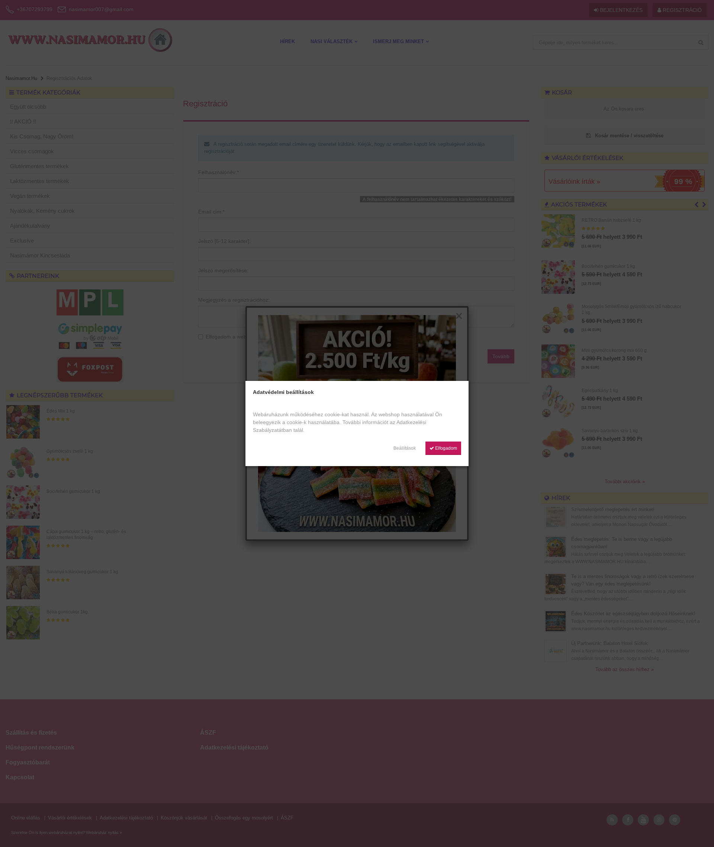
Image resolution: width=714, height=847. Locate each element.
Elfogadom (445, 448)
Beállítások (404, 448)
